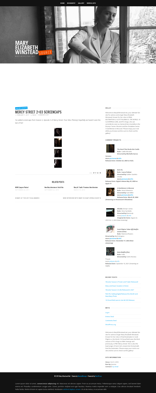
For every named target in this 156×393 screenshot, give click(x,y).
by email (115, 367)
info (119, 158)
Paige (34, 115)
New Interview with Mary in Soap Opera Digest (81, 198)
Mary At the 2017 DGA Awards (27, 198)
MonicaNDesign (82, 376)
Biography (71, 3)
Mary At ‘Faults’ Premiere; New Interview (86, 187)
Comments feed (110, 320)
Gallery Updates (21, 108)
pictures (113, 158)
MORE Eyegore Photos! (21, 187)
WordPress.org (110, 324)
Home (62, 3)
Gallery (81, 3)
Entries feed (109, 316)
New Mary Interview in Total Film (54, 187)
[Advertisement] (78, 88)
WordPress (98, 376)
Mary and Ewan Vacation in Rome (116, 286)
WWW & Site (91, 3)
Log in (107, 312)
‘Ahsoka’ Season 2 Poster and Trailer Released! (121, 282)
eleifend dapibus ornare (72, 389)
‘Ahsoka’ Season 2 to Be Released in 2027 (119, 290)
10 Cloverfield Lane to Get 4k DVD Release (120, 300)
